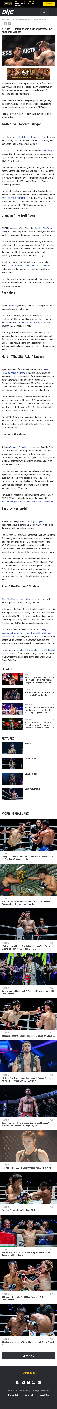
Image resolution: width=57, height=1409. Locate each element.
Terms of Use (43, 1395)
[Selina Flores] (12, 763)
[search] (44, 12)
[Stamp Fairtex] (12, 779)
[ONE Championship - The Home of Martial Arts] (8, 12)
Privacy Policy (14, 1395)
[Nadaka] (12, 748)
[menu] (53, 11)
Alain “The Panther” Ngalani (14, 599)
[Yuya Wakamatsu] (12, 794)
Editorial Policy (28, 1395)
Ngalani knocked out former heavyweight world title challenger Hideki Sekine (27, 633)
